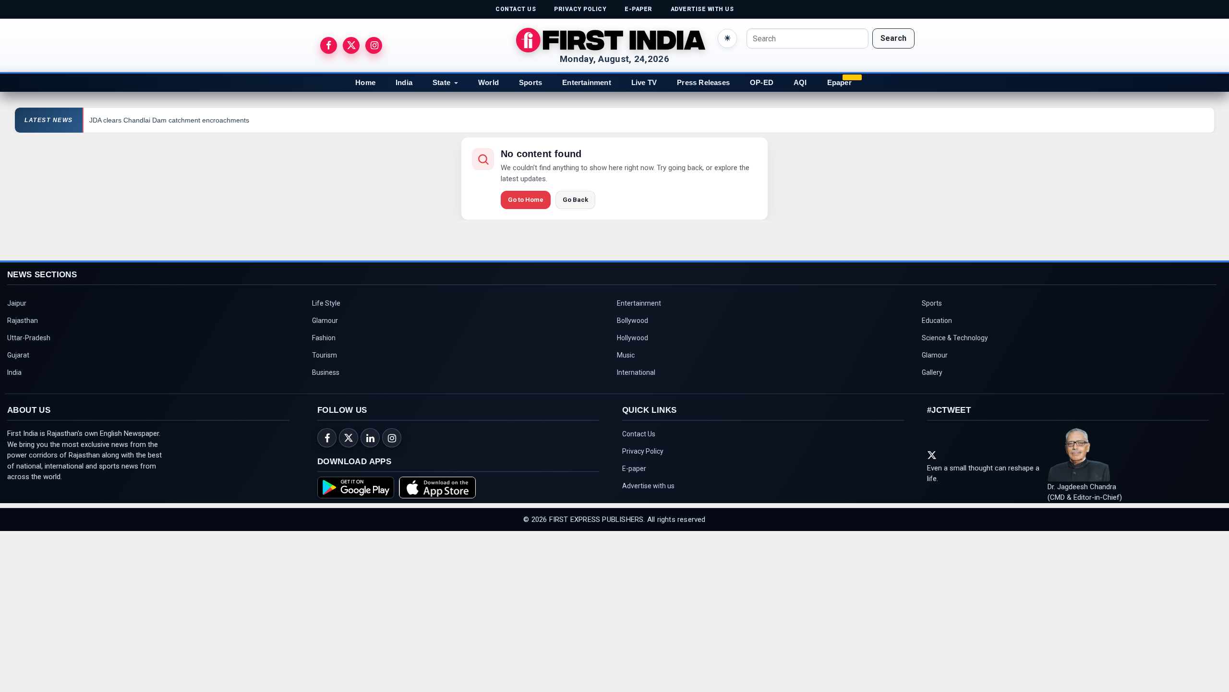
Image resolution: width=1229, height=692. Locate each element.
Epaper (839, 82)
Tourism (324, 355)
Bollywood (632, 320)
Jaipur (16, 303)
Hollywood (632, 338)
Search (893, 38)
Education (937, 320)
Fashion (324, 338)
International (636, 372)
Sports (530, 82)
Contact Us (638, 434)
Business (325, 372)
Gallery (932, 372)
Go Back (575, 199)
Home (365, 82)
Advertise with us (648, 486)
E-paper (634, 468)
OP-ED (761, 82)
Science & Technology (955, 338)
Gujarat (18, 355)
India (404, 82)
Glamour (325, 320)
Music (626, 355)
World (488, 82)
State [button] (441, 82)
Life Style (326, 303)
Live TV (644, 82)
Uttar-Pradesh (28, 338)
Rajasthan (22, 320)
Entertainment (586, 82)
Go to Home (525, 199)
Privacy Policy (642, 451)
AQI (800, 82)
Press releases (703, 82)
